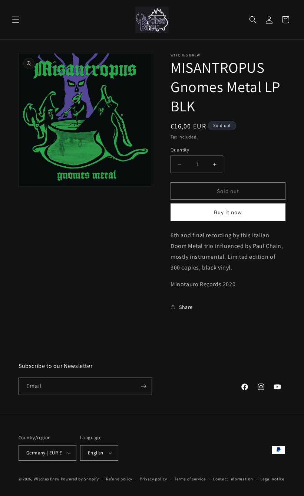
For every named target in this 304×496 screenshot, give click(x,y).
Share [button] (186, 307)
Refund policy (119, 479)
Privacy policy (153, 479)
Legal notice (272, 479)
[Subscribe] (143, 386)
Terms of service (189, 479)
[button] (15, 20)
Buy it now (228, 212)
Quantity (180, 150)
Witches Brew (47, 479)
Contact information (233, 479)
